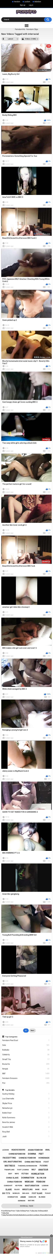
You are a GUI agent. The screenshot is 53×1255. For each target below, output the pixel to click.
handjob (32, 1197)
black (17, 1189)
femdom (40, 1182)
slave (8, 1189)
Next (32, 1030)
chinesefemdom (17, 1154)
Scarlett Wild (26, 1127)
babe (37, 1189)
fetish (24, 1174)
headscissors (18, 1150)
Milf (26, 1073)
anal (47, 1150)
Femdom (17, 2)
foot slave (37, 1193)
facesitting (9, 1158)
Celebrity (26, 1055)
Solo (26, 1045)
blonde (42, 1197)
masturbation (32, 1186)
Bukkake (26, 1050)
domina (32, 1154)
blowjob (41, 1178)
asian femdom (35, 1150)
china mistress (33, 1162)
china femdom (14, 1182)
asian (23, 1197)
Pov (26, 1083)
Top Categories (11, 1037)
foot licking (23, 1170)
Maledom (37, 2)
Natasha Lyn (26, 1108)
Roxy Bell (26, 1132)
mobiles (16, 1193)
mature (31, 1201)
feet (41, 1154)
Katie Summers (26, 1118)
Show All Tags (26, 1206)
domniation (13, 1197)
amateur (43, 1169)
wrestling (27, 1189)
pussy (48, 1193)
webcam (29, 1182)
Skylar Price (26, 1103)
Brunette (26, 1064)
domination (27, 1178)
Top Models (10, 1090)
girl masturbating (12, 1162)
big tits (6, 1193)
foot (46, 1162)
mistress (10, 1166)
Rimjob (26, 1069)
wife (17, 1174)
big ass (25, 1193)
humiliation (37, 1174)
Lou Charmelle (26, 1099)
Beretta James (26, 1122)
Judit (26, 1136)
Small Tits (26, 1059)
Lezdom (27, 2)
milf (34, 1170)
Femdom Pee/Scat (26, 1040)
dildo (44, 1189)
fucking (44, 1166)
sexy (10, 1174)
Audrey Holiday (26, 1094)
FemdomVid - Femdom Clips (26, 29)
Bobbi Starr (26, 1113)
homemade (44, 1158)
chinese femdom (27, 1158)
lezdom (5, 1150)
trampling (9, 1170)
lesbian (45, 1186)
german (21, 1201)
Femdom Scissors (26, 1078)
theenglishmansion (27, 1166)
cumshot (8, 1186)
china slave (12, 1178)
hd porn (18, 1186)
